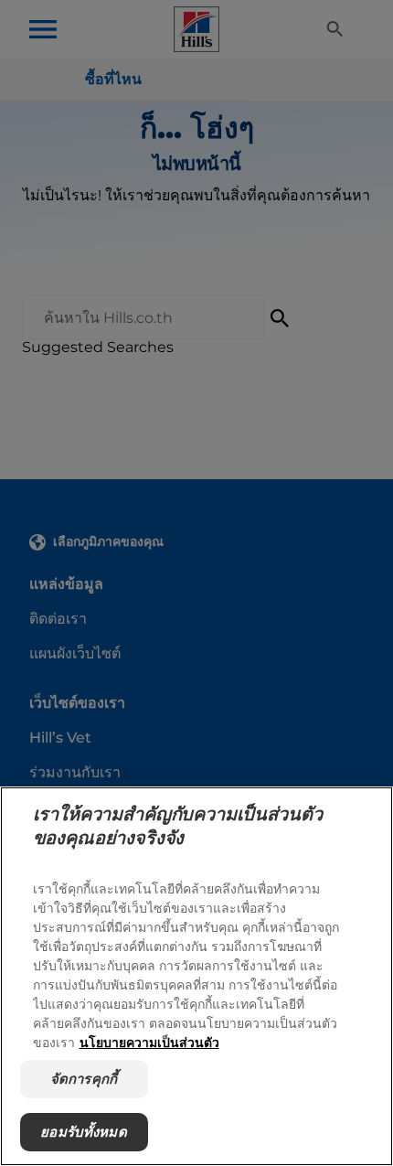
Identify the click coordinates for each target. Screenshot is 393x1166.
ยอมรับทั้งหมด (83, 1131)
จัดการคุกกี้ (83, 1078)
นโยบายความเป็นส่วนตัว (149, 1042)
